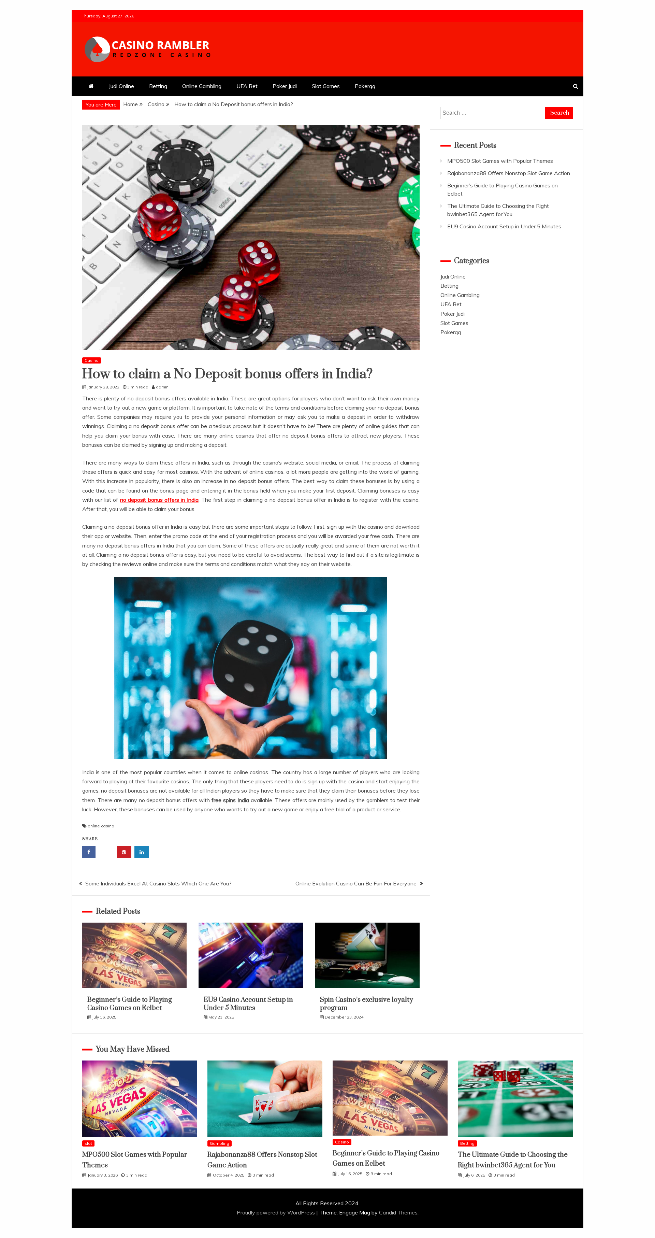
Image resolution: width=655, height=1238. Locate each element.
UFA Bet (247, 86)
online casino (101, 825)
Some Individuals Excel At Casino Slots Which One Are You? (158, 883)
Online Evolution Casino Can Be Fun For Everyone (356, 883)
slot (88, 1143)
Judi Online (121, 86)
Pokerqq (365, 86)
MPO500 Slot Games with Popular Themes (500, 160)
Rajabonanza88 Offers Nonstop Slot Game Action (508, 173)
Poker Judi (285, 86)
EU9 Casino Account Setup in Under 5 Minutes (248, 1004)
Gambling (219, 1143)
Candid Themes (398, 1212)
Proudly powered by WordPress (276, 1212)
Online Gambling (201, 86)
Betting (158, 86)
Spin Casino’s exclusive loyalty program (366, 1004)
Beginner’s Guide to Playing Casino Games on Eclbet (129, 1004)
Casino (92, 360)
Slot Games (326, 86)
